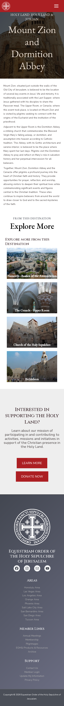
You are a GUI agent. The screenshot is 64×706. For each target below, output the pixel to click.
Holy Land (20, 15)
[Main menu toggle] (56, 6)
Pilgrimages (32, 643)
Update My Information (32, 676)
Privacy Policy (32, 680)
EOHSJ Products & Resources (32, 647)
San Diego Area (32, 615)
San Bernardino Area (32, 611)
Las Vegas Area (32, 591)
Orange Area (32, 599)
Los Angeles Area (32, 595)
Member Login (32, 672)
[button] (32, 463)
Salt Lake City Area (32, 607)
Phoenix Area (32, 603)
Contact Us (32, 668)
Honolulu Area (32, 587)
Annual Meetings (32, 635)
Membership (32, 639)
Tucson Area (32, 619)
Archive (32, 651)
